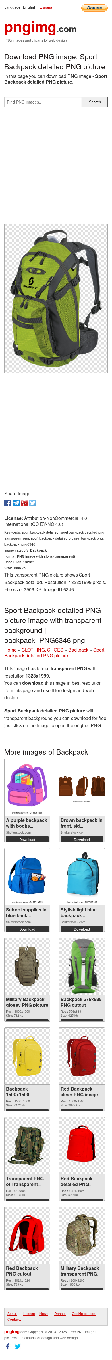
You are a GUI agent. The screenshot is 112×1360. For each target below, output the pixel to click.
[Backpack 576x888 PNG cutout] (82, 966)
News (43, 1313)
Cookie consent (84, 1313)
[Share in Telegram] (16, 503)
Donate (60, 1313)
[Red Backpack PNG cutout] (27, 1235)
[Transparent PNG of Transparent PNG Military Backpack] (27, 1145)
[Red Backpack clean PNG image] (82, 1056)
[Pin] (24, 503)
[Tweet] (32, 503)
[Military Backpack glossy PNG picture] (27, 966)
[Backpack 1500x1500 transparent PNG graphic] (27, 1056)
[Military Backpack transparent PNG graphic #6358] (82, 1235)
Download (27, 839)
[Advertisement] (56, 168)
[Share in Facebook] (7, 503)
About (12, 1313)
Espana (46, 7)
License (29, 1313)
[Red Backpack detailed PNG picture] (82, 1145)
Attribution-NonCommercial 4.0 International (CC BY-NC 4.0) (45, 521)
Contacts (14, 1319)
